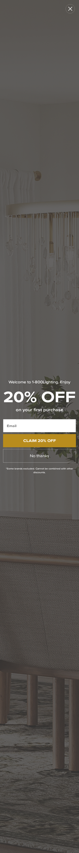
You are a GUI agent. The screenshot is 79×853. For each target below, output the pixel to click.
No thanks (39, 456)
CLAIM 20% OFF (39, 441)
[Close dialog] (70, 8)
